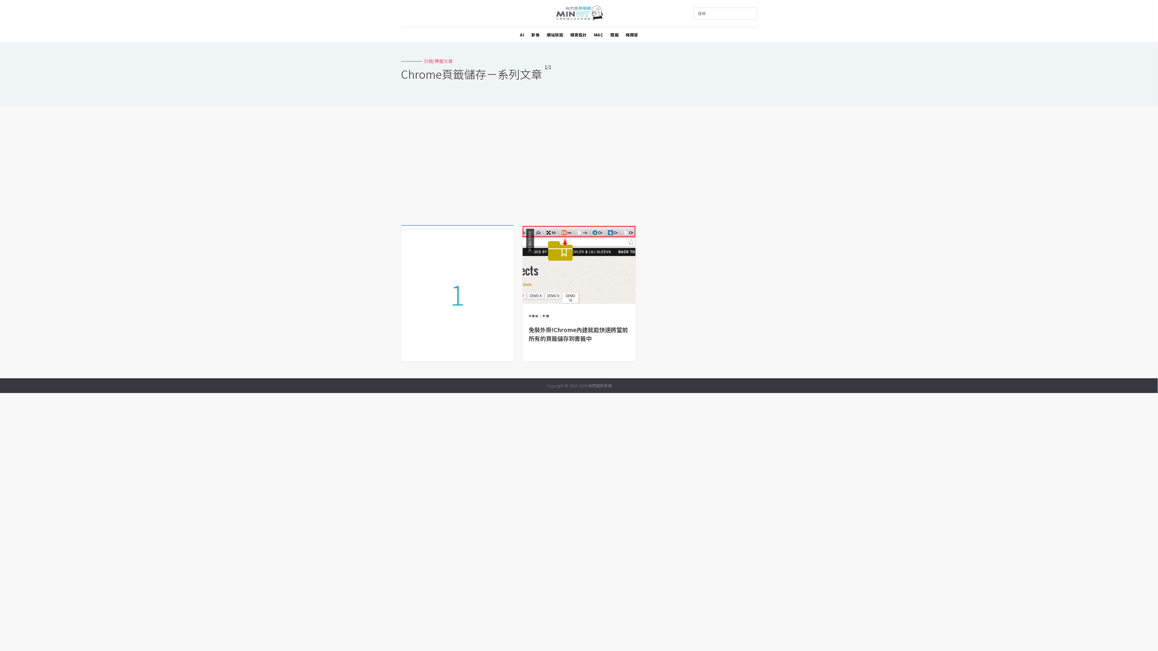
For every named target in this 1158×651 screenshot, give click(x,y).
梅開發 (632, 35)
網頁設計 (578, 35)
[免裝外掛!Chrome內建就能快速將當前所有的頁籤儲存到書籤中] (579, 302)
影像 (535, 35)
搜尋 (702, 13)
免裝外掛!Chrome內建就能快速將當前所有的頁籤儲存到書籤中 (578, 334)
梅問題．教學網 (579, 14)
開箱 (614, 35)
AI (522, 35)
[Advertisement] (579, 163)
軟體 (546, 316)
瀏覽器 (534, 316)
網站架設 (555, 35)
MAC (598, 35)
